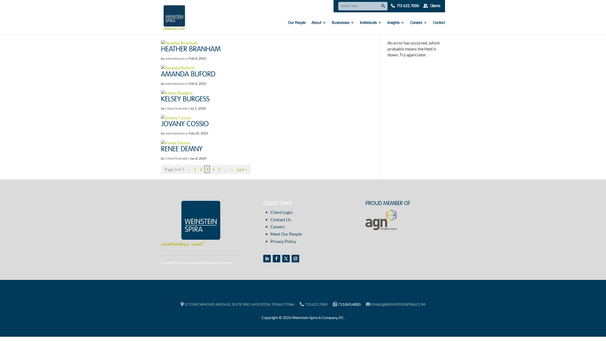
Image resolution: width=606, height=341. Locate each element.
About (316, 23)
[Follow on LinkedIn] (267, 258)
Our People (297, 23)
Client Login (281, 212)
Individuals (368, 23)
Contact (439, 23)
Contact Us (280, 219)
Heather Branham (191, 49)
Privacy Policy (283, 241)
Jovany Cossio (185, 124)
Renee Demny (181, 149)
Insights (394, 23)
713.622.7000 (407, 6)
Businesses (340, 23)
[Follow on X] (286, 258)
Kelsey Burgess (185, 99)
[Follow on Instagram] (295, 258)
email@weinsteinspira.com (398, 304)
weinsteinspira (176, 58)
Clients (434, 6)
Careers (416, 23)
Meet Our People (286, 234)
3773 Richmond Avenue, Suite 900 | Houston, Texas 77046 (239, 304)
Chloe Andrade (176, 108)
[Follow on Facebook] (276, 258)
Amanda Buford (188, 74)
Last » (242, 169)
